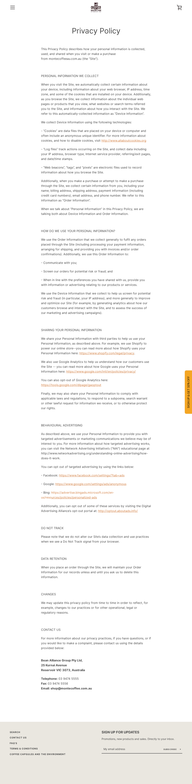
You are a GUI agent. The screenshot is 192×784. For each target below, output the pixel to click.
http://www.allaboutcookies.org (123, 140)
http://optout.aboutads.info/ (118, 511)
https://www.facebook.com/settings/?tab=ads (91, 475)
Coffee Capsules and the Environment (38, 754)
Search (15, 732)
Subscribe (170, 749)
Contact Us (18, 737)
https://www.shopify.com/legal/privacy (106, 353)
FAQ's (13, 743)
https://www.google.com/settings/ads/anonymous (90, 484)
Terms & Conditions (24, 748)
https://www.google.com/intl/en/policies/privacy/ (101, 371)
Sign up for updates (120, 732)
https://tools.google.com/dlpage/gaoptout (71, 385)
